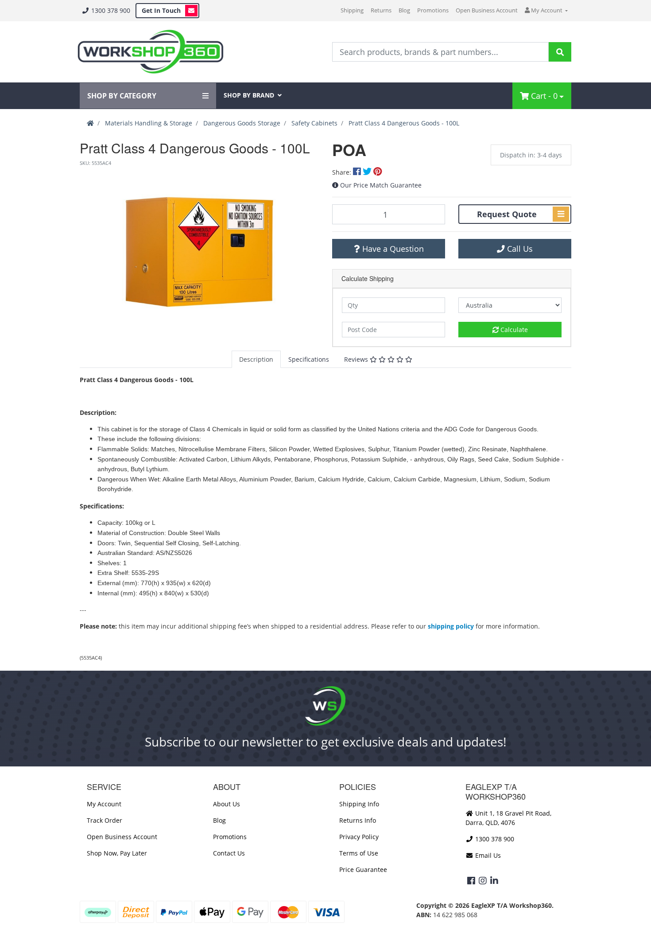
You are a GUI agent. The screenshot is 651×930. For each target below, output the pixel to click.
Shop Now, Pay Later (117, 853)
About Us (226, 804)
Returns (381, 10)
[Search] (560, 52)
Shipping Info (359, 804)
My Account (104, 804)
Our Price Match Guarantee (381, 185)
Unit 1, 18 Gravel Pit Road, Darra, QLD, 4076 (508, 818)
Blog (404, 10)
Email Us (487, 855)
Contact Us (229, 853)
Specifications (308, 359)
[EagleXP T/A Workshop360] (150, 52)
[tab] (256, 359)
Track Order (104, 820)
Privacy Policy (359, 836)
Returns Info (357, 820)
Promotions (433, 10)
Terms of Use (358, 853)
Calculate (513, 329)
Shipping (352, 10)
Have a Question (392, 248)
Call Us (519, 248)
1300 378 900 (109, 10)
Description (256, 359)
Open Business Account (487, 10)
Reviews (357, 359)
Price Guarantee (363, 869)
